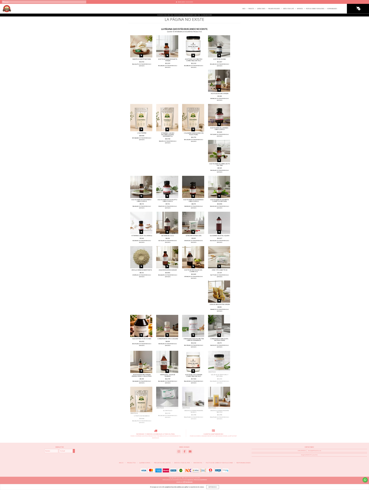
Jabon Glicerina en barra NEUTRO (219, 411)
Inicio (243, 9)
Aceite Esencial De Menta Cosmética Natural (219, 200)
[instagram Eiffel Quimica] (179, 451)
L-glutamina (141, 133)
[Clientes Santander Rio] (213, 431)
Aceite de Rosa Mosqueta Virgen (167, 59)
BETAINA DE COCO (168, 235)
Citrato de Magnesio (142, 416)
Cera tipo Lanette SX (219, 270)
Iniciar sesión (189, 2)
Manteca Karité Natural (142, 59)
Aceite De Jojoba (219, 59)
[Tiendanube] (184, 482)
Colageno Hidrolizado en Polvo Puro (193, 133)
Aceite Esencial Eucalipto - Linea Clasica (168, 200)
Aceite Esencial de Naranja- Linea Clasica (193, 200)
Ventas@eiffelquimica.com (314, 450)
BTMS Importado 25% (193, 235)
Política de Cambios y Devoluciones (315, 9)
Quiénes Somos (261, 9)
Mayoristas (300, 9)
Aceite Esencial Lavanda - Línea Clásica (219, 128)
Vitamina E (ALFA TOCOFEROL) (141, 235)
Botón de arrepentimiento (200, 479)
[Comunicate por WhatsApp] (365, 479)
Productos (251, 9)
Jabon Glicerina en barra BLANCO (193, 411)
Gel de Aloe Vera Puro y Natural (219, 375)
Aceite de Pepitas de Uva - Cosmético (193, 270)
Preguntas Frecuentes (274, 9)
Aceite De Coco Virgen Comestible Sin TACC (193, 375)
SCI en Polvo (167, 410)
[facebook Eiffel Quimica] (184, 451)
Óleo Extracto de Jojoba (141, 339)
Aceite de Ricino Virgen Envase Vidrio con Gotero (142, 375)
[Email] (190, 451)
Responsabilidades (332, 9)
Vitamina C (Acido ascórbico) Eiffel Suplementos (167, 134)
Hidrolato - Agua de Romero (167, 375)
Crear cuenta (181, 2)
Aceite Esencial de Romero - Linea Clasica (141, 200)
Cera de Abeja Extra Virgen (220, 304)
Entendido (212, 487)
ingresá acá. (190, 479)
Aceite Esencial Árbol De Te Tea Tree (219, 164)
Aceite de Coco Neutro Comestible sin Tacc (193, 59)
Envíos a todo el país (288, 9)
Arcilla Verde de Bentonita (142, 270)
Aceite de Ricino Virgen (219, 93)
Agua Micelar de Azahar (168, 270)
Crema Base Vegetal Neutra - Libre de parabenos (193, 339)
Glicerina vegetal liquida (219, 235)
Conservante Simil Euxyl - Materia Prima (219, 339)
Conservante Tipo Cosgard (167, 339)
